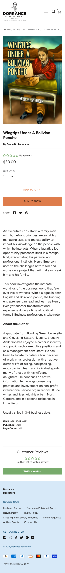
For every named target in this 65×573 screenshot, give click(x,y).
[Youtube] (32, 537)
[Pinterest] (27, 537)
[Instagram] (10, 537)
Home (7, 29)
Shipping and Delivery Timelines (20, 517)
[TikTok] (16, 537)
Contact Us (30, 522)
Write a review (33, 471)
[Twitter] (21, 537)
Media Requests (52, 517)
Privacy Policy (30, 512)
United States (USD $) (15, 564)
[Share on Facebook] (14, 212)
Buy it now (32, 201)
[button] (53, 11)
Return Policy (10, 512)
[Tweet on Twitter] (20, 212)
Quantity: (9, 171)
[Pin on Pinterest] (26, 212)
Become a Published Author (41, 508)
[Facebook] (4, 537)
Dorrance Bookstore (21, 546)
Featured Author (12, 508)
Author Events (11, 522)
